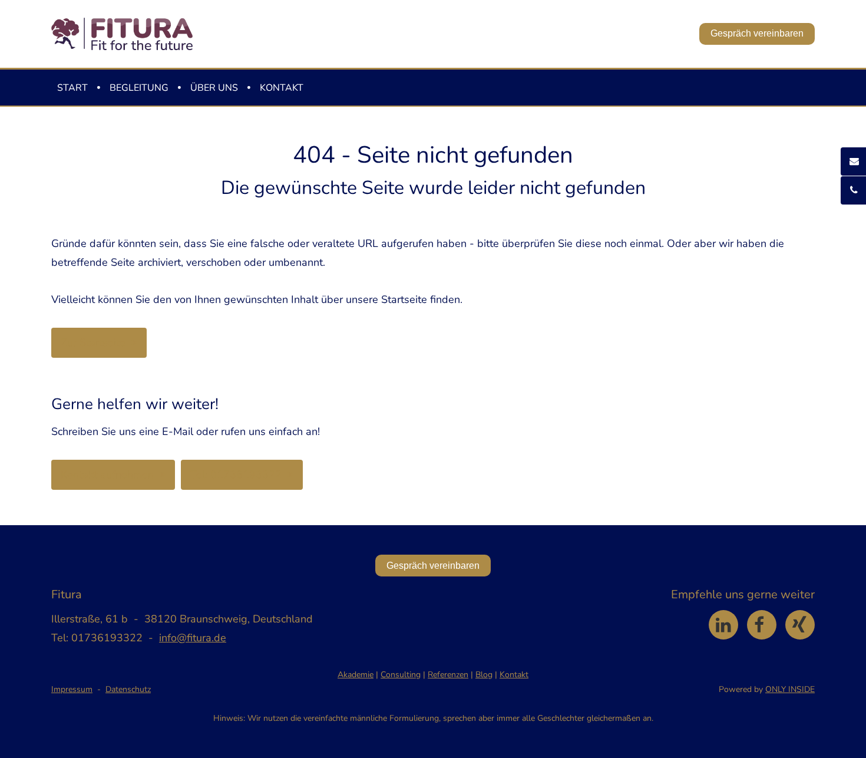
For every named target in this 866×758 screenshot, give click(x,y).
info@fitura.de (192, 638)
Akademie (355, 674)
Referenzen (448, 674)
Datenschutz (128, 689)
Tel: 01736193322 (236, 474)
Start (72, 87)
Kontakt (281, 87)
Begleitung (139, 87)
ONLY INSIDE (790, 689)
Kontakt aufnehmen (107, 474)
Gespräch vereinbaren (757, 33)
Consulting (401, 674)
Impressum (71, 689)
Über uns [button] (214, 87)
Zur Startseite (93, 342)
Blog (484, 674)
